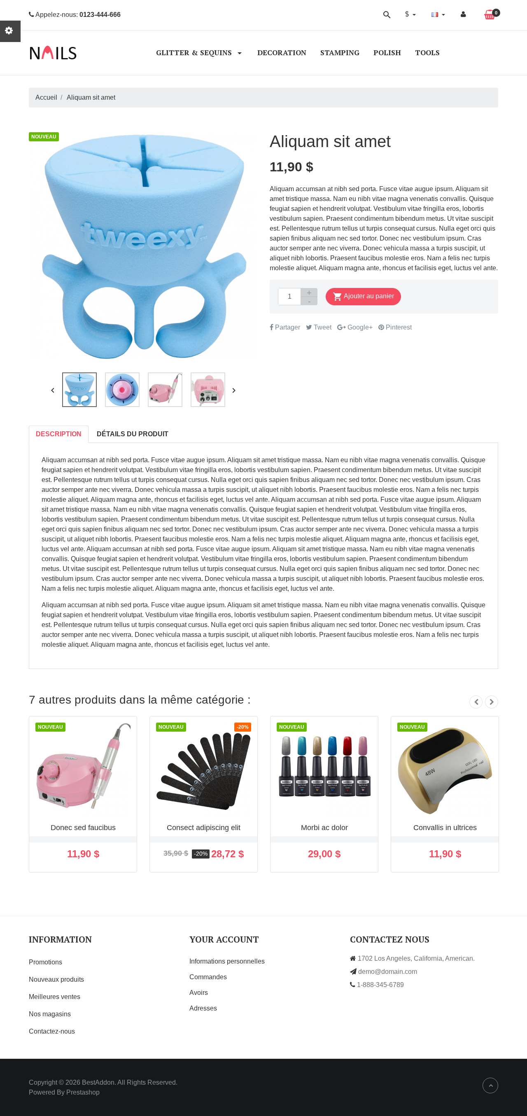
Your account (224, 939)
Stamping (339, 52)
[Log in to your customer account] (463, 14)
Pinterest (398, 327)
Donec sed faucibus (83, 828)
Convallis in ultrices (445, 828)
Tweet (321, 327)
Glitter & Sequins (195, 52)
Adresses (203, 1008)
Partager (286, 327)
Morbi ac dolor (324, 828)
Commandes (208, 976)
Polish (387, 52)
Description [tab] (59, 434)
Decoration (281, 52)
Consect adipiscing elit (203, 828)
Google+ (359, 327)
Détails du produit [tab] (132, 434)
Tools (427, 52)
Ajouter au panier (363, 297)
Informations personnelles (227, 961)
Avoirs (198, 992)
